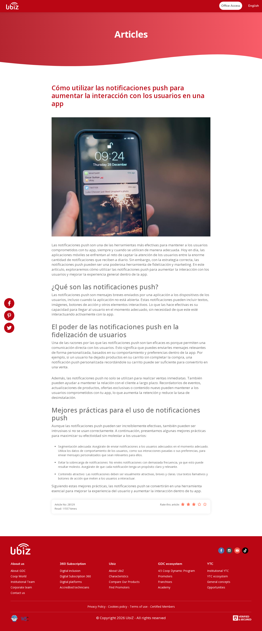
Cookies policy (117, 606)
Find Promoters (119, 587)
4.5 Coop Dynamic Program (176, 571)
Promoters (165, 576)
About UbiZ (116, 571)
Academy (164, 587)
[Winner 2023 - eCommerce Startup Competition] (16, 619)
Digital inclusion (70, 571)
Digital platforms (71, 582)
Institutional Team (23, 582)
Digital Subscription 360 (75, 576)
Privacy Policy (96, 606)
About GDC (18, 571)
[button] (253, 6)
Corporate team (21, 587)
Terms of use (139, 606)
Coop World (18, 576)
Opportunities (216, 587)
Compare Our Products (124, 582)
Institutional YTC (218, 571)
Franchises (165, 582)
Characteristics (118, 576)
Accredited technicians (74, 587)
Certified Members (162, 606)
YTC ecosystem (217, 576)
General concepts (218, 582)
